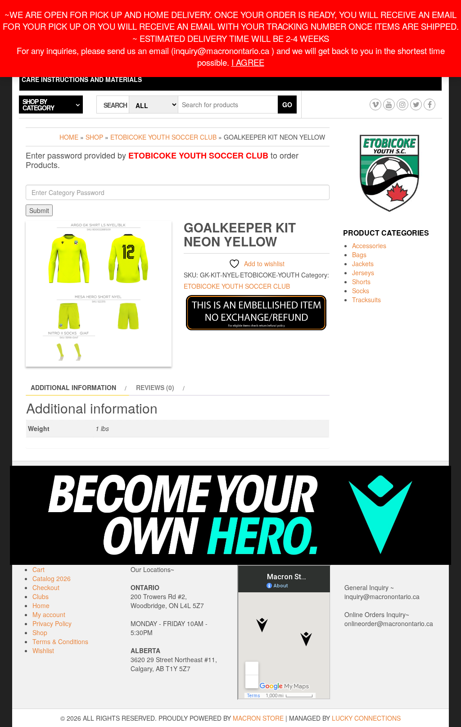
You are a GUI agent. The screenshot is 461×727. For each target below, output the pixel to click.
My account (48, 614)
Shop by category (38, 104)
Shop (94, 136)
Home (68, 136)
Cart (38, 569)
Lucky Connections (366, 717)
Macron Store (258, 717)
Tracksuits (366, 299)
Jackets (363, 263)
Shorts (361, 281)
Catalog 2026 (51, 578)
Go (287, 104)
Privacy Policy (52, 623)
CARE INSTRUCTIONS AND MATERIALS (82, 79)
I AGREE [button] (247, 62)
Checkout (45, 587)
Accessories (369, 245)
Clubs (40, 596)
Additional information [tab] (73, 387)
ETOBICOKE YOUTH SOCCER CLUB (163, 136)
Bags (359, 254)
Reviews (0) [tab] (155, 387)
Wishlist (43, 650)
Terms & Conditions (60, 641)
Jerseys (363, 272)
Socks (360, 290)
